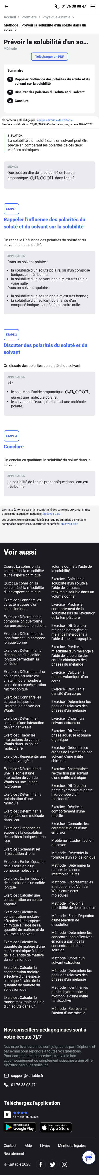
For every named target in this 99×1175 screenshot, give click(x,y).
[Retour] (8, 6)
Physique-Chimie (56, 17)
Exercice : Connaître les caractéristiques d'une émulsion (70, 828)
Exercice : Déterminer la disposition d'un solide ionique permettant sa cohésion (22, 657)
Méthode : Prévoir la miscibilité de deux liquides (73, 905)
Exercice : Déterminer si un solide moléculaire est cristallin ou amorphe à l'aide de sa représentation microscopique (25, 680)
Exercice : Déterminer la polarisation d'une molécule (22, 798)
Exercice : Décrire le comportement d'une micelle (68, 811)
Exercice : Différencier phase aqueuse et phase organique (71, 735)
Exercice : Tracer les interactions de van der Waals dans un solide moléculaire (22, 742)
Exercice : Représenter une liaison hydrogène (25, 758)
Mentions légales (72, 1145)
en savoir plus (51, 513)
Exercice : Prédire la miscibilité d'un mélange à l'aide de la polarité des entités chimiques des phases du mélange (72, 655)
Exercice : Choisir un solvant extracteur (67, 720)
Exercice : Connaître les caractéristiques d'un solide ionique (22, 604)
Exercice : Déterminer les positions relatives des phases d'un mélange (71, 706)
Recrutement (14, 1154)
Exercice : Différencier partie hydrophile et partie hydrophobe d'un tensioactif (72, 792)
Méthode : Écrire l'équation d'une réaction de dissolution (72, 920)
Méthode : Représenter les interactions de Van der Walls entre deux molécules (72, 888)
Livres (45, 1145)
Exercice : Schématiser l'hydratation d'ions (22, 851)
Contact (10, 1145)
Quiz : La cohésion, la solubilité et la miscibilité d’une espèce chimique (24, 587)
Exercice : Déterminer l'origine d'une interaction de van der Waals (24, 722)
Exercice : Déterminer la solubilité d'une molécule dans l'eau (24, 815)
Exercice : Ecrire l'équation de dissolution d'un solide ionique (25, 882)
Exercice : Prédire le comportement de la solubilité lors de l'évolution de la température (73, 611)
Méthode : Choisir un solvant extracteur (68, 960)
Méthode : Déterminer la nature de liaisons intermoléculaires (70, 869)
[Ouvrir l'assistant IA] (88, 1157)
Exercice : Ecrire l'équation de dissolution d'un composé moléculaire (25, 866)
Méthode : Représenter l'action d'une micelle (69, 1010)
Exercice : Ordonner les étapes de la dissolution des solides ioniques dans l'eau (25, 834)
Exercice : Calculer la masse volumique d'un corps (69, 676)
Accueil (10, 17)
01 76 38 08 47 (74, 6)
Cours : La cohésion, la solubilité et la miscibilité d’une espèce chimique (24, 570)
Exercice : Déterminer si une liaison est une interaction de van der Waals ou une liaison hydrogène (22, 778)
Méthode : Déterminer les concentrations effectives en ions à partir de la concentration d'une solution (71, 941)
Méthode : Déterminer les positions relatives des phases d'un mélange (71, 975)
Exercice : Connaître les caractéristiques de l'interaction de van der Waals (22, 704)
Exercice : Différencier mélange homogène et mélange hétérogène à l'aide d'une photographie (71, 632)
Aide (28, 1145)
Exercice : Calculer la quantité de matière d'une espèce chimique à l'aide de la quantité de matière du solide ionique (24, 951)
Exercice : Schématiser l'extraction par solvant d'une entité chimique (69, 773)
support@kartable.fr (27, 1075)
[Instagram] (64, 1164)
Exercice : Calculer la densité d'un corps (67, 691)
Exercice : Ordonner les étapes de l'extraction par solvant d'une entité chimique (71, 754)
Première (29, 17)
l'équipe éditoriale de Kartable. (54, 120)
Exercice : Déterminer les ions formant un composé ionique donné (25, 638)
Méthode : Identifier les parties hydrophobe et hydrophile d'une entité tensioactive (69, 994)
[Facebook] (41, 1164)
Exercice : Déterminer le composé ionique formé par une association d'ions (25, 621)
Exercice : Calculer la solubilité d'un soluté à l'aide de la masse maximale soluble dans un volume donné (72, 588)
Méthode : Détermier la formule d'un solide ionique (73, 855)
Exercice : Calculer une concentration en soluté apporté (23, 899)
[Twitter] (53, 1164)
